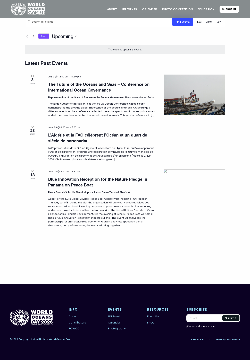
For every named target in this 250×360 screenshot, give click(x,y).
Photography (117, 328)
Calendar (149, 9)
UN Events (129, 9)
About (112, 9)
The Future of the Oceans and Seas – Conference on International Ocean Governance (99, 87)
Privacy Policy (201, 339)
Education (206, 9)
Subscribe (229, 9)
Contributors (77, 323)
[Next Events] (34, 36)
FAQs (150, 323)
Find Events (183, 21)
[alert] (125, 49)
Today (44, 35)
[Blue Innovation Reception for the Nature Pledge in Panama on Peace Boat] (194, 207)
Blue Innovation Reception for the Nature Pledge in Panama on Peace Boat (97, 182)
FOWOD (74, 328)
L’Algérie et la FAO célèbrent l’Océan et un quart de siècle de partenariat (97, 137)
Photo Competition (177, 9)
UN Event (114, 316)
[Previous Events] (27, 36)
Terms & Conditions (227, 339)
